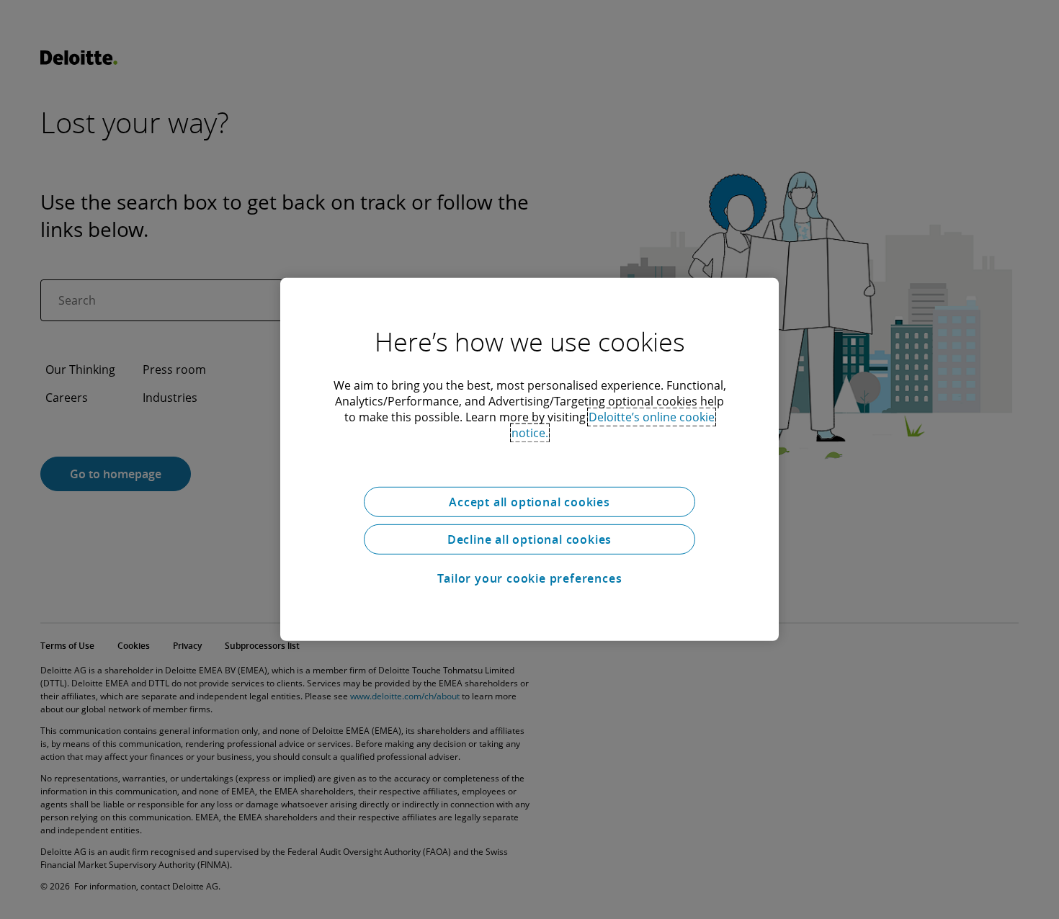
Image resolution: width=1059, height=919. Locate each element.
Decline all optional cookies (529, 539)
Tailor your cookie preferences (529, 578)
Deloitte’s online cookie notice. (613, 425)
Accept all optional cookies (529, 502)
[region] (529, 459)
